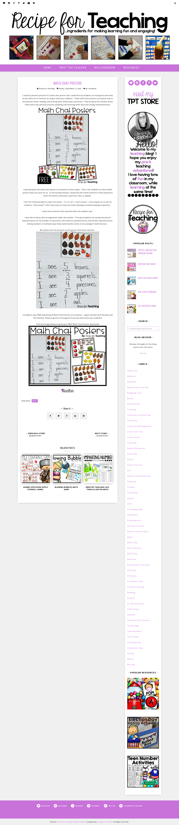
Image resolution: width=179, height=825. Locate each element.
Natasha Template (80, 822)
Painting (131, 570)
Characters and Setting (139, 415)
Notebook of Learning (138, 565)
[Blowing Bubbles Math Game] (66, 469)
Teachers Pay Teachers (138, 620)
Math (35, 401)
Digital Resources (136, 448)
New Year (131, 559)
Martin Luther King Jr (138, 531)
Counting (132, 443)
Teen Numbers (134, 631)
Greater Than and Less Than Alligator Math (97, 488)
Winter (130, 659)
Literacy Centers (135, 526)
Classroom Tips (135, 431)
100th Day (132, 370)
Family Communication (139, 476)
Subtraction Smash (147, 264)
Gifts (129, 503)
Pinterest (132, 576)
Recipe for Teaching (47, 88)
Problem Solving (135, 587)
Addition (131, 376)
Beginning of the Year (138, 387)
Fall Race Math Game (147, 305)
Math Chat (132, 542)
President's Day (135, 581)
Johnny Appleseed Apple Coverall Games (35, 488)
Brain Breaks (133, 404)
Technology (133, 625)
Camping (131, 409)
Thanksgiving (134, 642)
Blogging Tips (134, 393)
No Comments (91, 88)
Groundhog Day (135, 509)
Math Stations (134, 548)
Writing (131, 664)
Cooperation (133, 437)
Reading (131, 592)
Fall (129, 470)
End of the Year (135, 465)
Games (130, 498)
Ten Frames (133, 637)
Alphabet (132, 382)
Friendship (132, 492)
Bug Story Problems (147, 291)
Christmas (132, 420)
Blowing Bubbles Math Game (66, 488)
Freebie (131, 487)
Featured (131, 481)
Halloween (132, 515)
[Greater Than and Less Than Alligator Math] (97, 469)
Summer (131, 614)
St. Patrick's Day (135, 603)
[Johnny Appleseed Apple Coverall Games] (35, 469)
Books (130, 398)
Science (131, 598)
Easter (130, 459)
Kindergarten (134, 520)
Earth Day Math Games (148, 278)
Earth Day (132, 454)
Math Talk (132, 553)
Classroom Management (139, 426)
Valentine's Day (135, 648)
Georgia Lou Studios (105, 822)
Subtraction (133, 609)
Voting (130, 653)
